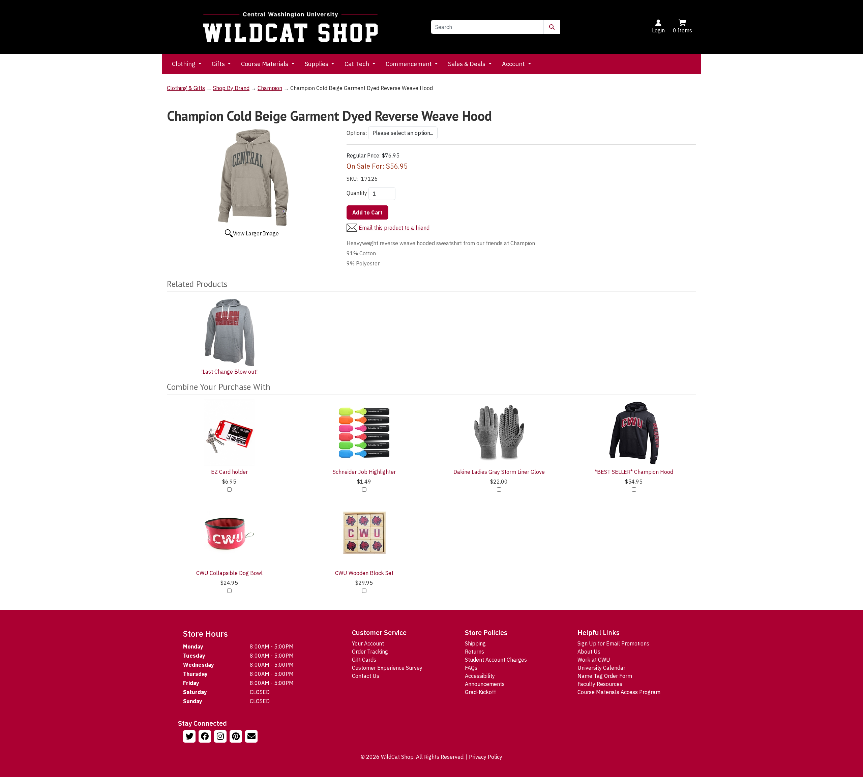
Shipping (475, 643)
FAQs (471, 667)
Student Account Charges (496, 659)
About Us (588, 651)
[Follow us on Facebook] (206, 737)
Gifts (219, 64)
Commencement (409, 64)
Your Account (368, 643)
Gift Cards (364, 659)
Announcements (485, 684)
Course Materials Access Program (618, 692)
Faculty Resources (599, 684)
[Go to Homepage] (291, 27)
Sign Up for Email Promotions (613, 643)
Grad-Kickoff (480, 692)
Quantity (357, 193)
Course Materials (265, 64)
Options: (357, 133)
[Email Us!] (252, 737)
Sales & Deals (467, 64)
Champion (270, 88)
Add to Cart (367, 212)
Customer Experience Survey (387, 667)
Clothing (184, 64)
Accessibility (480, 675)
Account (514, 64)
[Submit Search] (551, 27)
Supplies (317, 64)
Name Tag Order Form (604, 675)
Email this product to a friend (394, 227)
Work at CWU (593, 659)
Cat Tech (357, 64)
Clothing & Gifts (186, 88)
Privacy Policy (485, 756)
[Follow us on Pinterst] (237, 737)
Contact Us (365, 675)
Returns (474, 651)
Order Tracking (370, 651)
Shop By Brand (231, 88)
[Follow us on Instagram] (221, 737)
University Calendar (601, 667)
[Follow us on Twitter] (190, 737)
